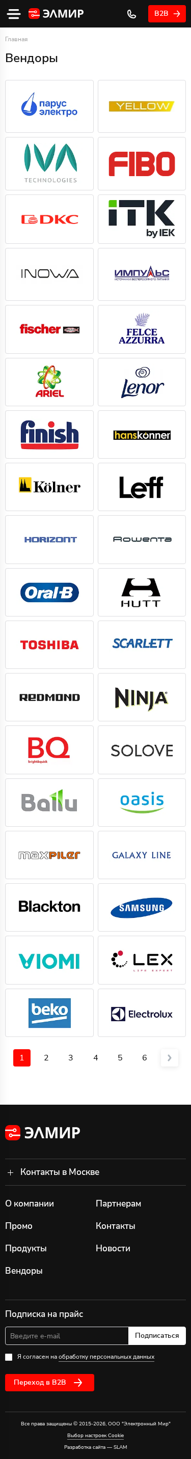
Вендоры (24, 1271)
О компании (29, 1204)
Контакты (115, 1226)
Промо (19, 1226)
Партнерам (118, 1204)
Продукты (26, 1248)
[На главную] (56, 14)
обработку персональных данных (106, 1357)
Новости (113, 1248)
